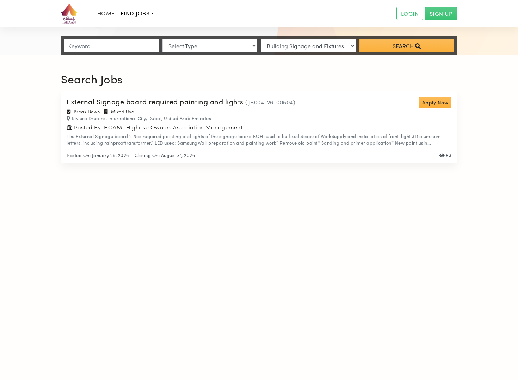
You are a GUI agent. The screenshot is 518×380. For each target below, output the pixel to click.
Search (404, 46)
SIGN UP (441, 13)
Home (106, 13)
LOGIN (410, 13)
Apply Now (435, 102)
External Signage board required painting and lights (156, 101)
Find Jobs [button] (135, 13)
